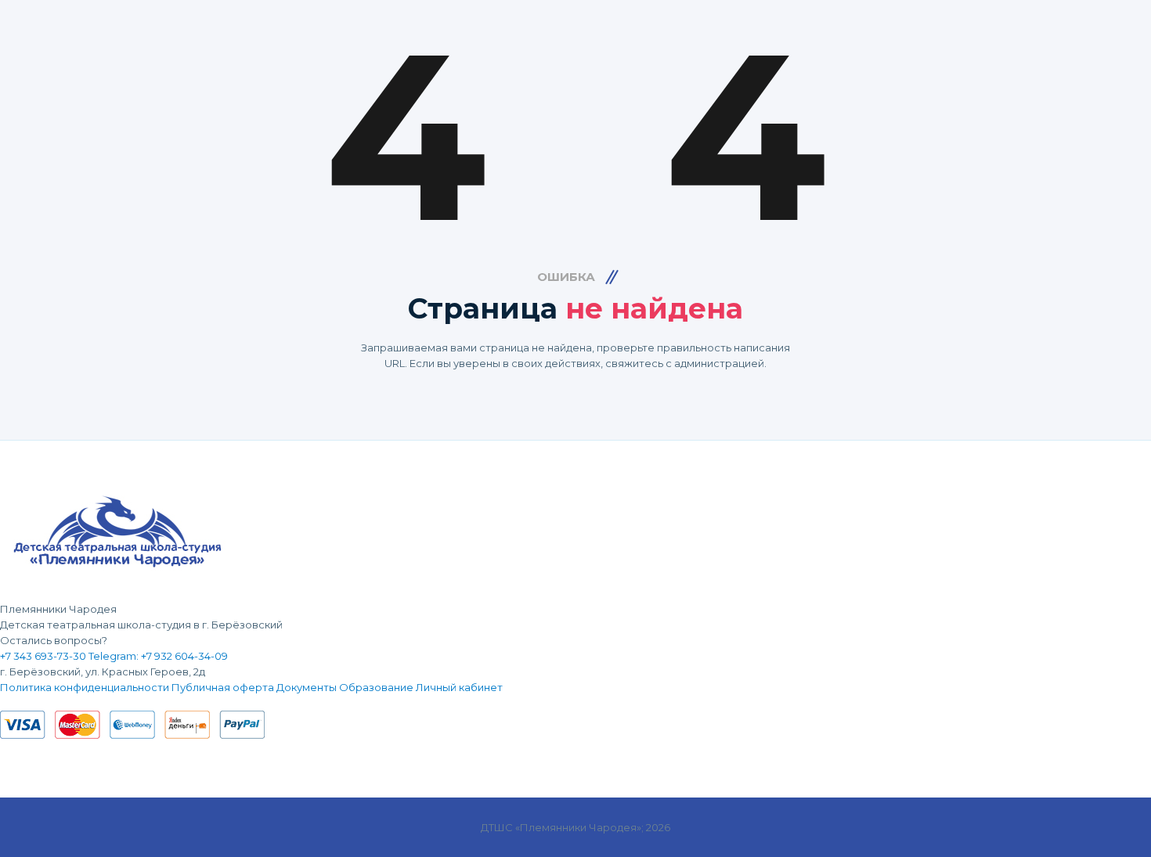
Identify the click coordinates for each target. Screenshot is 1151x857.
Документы (306, 687)
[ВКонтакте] (4, 703)
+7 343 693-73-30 (43, 656)
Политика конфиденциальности (84, 687)
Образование (376, 687)
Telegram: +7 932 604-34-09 (158, 656)
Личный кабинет (459, 687)
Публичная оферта (222, 687)
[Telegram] (14, 703)
